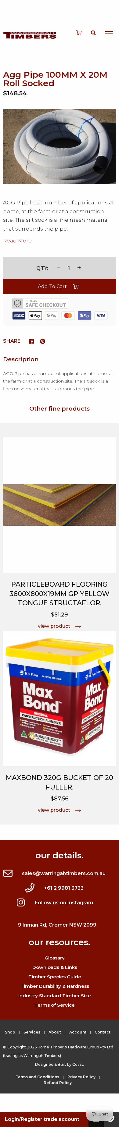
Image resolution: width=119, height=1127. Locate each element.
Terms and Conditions (37, 1077)
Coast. (78, 1064)
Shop (10, 1032)
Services (31, 1032)
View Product (54, 626)
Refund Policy (58, 1082)
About (55, 1032)
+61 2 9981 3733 (64, 888)
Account (77, 1032)
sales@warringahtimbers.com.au (64, 873)
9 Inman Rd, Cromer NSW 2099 (57, 925)
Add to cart (52, 286)
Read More (17, 241)
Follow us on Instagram (64, 903)
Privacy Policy (81, 1077)
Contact (102, 1032)
